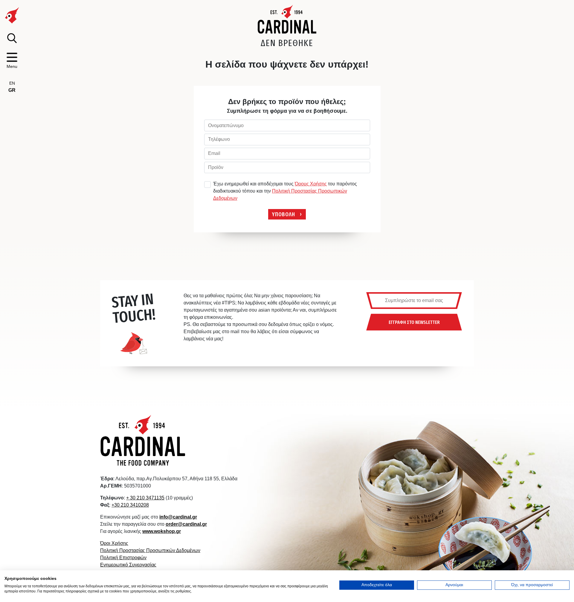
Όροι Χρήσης (114, 543)
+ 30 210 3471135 (145, 497)
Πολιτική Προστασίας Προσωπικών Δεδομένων (150, 550)
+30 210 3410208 (130, 504)
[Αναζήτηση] (12, 38)
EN (12, 83)
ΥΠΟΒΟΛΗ (283, 214)
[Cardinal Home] (143, 440)
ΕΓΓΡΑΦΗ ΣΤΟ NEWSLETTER (414, 322)
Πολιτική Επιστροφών (123, 557)
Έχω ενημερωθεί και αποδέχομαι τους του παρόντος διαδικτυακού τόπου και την (285, 191)
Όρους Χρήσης (311, 183)
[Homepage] (287, 19)
